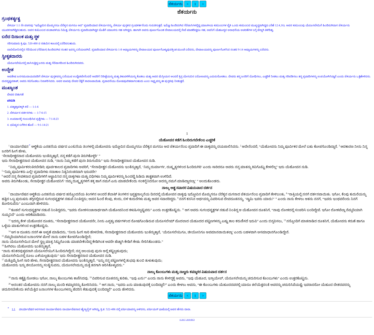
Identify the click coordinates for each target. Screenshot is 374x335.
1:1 (13, 309)
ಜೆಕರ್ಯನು (175, 4)
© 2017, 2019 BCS (187, 320)
